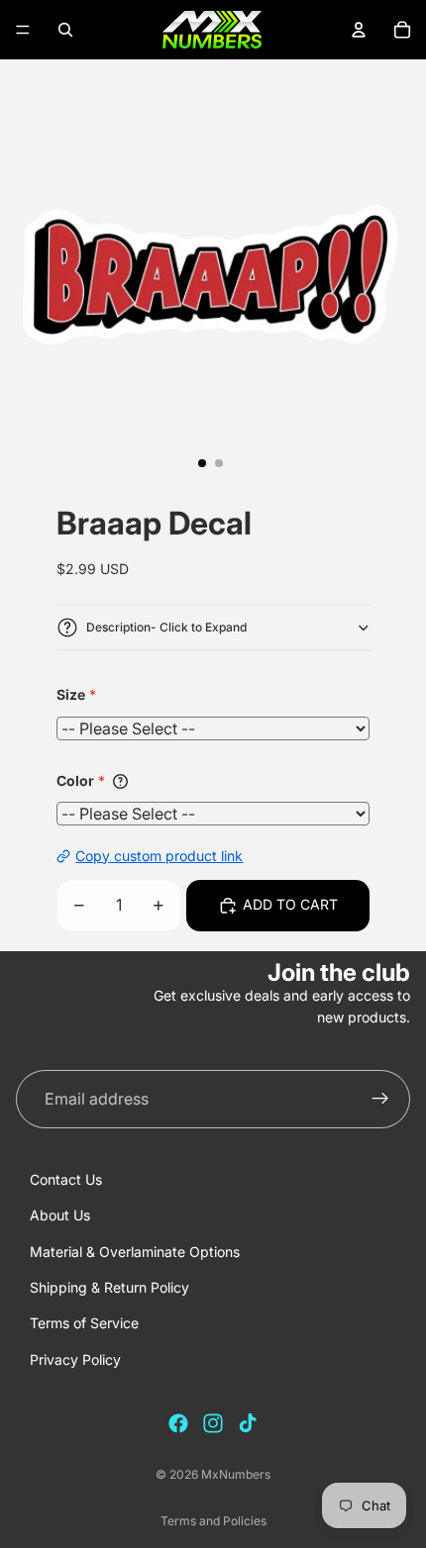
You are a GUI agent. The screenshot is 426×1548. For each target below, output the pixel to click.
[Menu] (23, 29)
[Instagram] (213, 1423)
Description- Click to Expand (166, 627)
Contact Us (66, 1179)
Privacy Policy (75, 1359)
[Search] (65, 29)
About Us (60, 1215)
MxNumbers (235, 1474)
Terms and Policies (213, 1520)
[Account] (358, 29)
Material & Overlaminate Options (135, 1251)
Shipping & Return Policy (109, 1287)
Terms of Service (84, 1322)
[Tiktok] (248, 1423)
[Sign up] (380, 1099)
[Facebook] (178, 1423)
